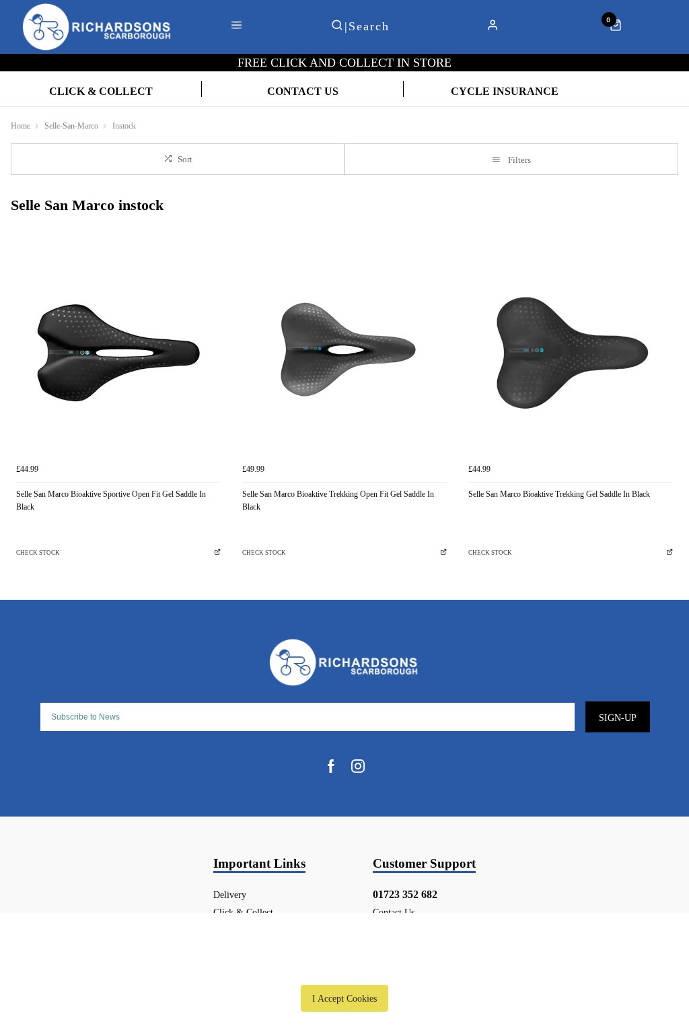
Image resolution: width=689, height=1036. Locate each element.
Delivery (229, 894)
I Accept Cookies (344, 998)
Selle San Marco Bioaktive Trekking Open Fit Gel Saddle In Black (338, 500)
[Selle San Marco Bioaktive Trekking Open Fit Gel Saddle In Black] (344, 354)
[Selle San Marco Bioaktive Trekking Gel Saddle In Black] (570, 354)
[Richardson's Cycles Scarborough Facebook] (331, 766)
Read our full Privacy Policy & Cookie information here (344, 967)
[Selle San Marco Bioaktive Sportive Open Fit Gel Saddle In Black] (118, 354)
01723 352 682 (405, 894)
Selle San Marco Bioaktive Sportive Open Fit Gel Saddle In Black (111, 500)
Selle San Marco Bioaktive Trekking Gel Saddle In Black (559, 494)
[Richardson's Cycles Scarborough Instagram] (358, 766)
